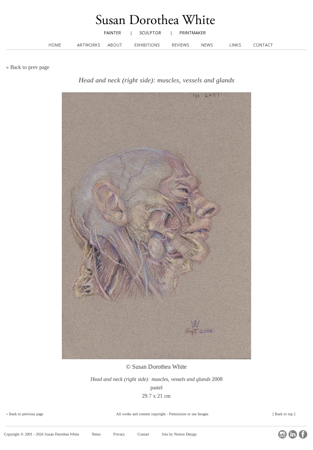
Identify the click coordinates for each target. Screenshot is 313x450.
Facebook (303, 434)
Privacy (119, 434)
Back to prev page (29, 67)
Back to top (284, 414)
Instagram (282, 434)
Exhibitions (147, 45)
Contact (143, 434)
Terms (96, 434)
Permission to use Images (188, 414)
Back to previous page (26, 414)
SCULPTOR (150, 32)
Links (235, 45)
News (207, 45)
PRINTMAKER (192, 32)
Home (54, 45)
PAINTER (112, 32)
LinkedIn (293, 434)
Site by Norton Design (179, 434)
